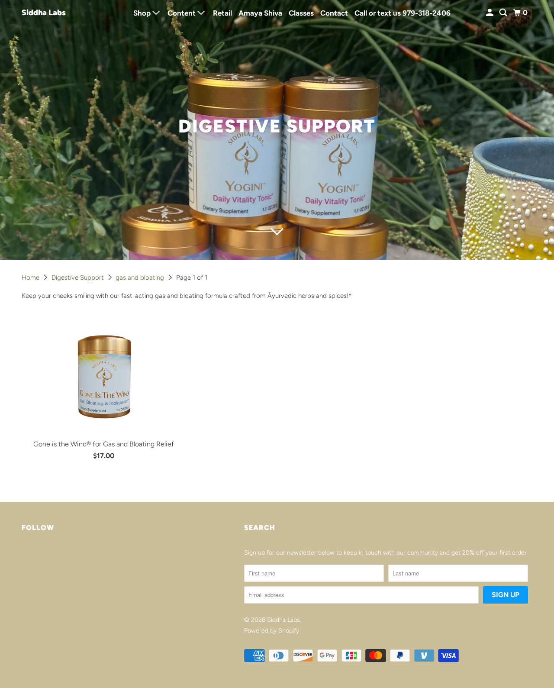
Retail (222, 13)
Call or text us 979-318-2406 (402, 13)
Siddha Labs (44, 12)
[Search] (504, 12)
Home (31, 277)
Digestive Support (79, 277)
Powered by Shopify (271, 630)
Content (182, 13)
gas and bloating (141, 277)
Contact (334, 13)
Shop (142, 13)
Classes (301, 13)
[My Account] (490, 12)
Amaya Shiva (260, 13)
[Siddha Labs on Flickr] (24, 556)
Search (259, 527)
